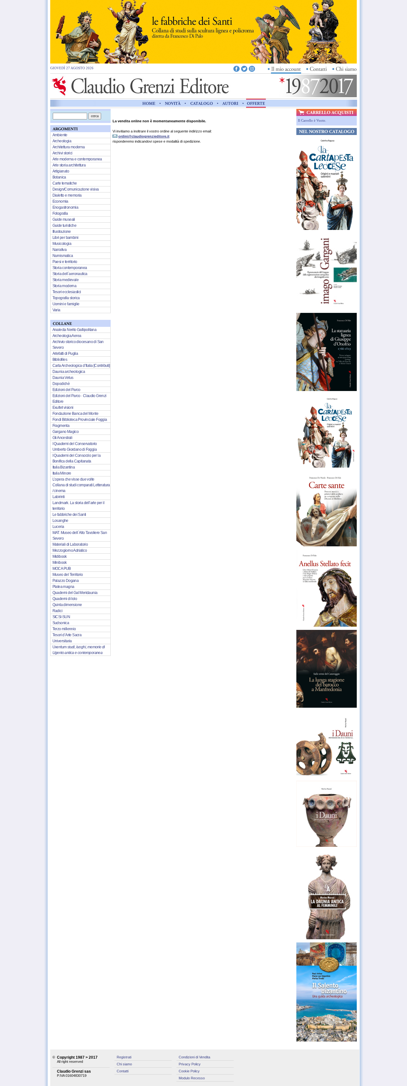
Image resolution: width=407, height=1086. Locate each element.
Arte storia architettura (69, 165)
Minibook (59, 562)
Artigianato (60, 171)
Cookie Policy (189, 1071)
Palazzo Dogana (65, 580)
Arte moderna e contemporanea (77, 159)
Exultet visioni (62, 407)
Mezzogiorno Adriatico (69, 550)
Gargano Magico (65, 431)
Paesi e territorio (64, 262)
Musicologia (61, 243)
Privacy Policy (190, 1064)
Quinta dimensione (67, 605)
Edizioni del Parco (66, 390)
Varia (56, 310)
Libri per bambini (65, 237)
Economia (60, 201)
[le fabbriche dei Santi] (203, 62)
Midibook (59, 556)
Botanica (59, 177)
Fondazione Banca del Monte (75, 413)
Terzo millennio (64, 629)
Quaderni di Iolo (64, 599)
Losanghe (60, 520)
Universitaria (62, 641)
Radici (57, 611)
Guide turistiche (64, 225)
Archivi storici (62, 153)
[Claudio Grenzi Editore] (141, 95)
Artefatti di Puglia (65, 353)
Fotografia (60, 213)
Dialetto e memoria (67, 195)
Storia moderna (64, 286)
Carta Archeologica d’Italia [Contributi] (81, 365)
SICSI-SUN (61, 617)
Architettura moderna (68, 147)
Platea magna (63, 586)
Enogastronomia (65, 207)
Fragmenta (61, 425)
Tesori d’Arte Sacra (67, 635)
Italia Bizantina (63, 467)
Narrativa (59, 249)
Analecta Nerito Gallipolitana (74, 329)
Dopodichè (61, 383)
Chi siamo (124, 1064)
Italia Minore (61, 473)
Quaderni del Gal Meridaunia (75, 592)
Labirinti (58, 497)
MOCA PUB (61, 568)
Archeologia (61, 141)
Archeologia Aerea (66, 336)
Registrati (124, 1057)
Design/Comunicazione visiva (75, 189)
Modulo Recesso (192, 1078)
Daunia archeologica (68, 371)
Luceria (58, 526)
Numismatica (62, 255)
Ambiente (59, 135)
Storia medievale (65, 280)
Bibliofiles (59, 359)
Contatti (122, 1071)
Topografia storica (66, 298)
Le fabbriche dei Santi (69, 514)
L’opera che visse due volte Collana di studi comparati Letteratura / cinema (81, 485)
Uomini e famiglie (65, 304)
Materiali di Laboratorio (70, 544)
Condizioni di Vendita (194, 1057)
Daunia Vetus (62, 377)
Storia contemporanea (69, 268)
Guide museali (63, 219)
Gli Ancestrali (62, 437)
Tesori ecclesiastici (66, 292)
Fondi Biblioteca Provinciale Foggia (79, 419)
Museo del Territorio (67, 574)
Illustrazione (61, 231)
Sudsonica (60, 623)
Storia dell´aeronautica (69, 274)
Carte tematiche (64, 183)
